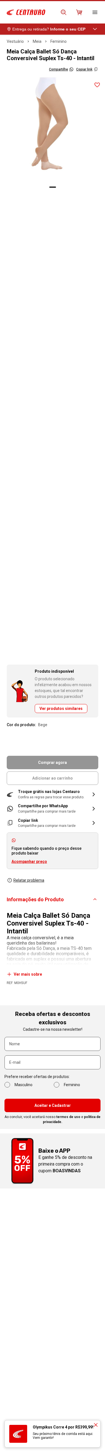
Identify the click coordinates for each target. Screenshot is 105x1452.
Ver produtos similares (61, 708)
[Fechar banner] (95, 1425)
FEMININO (58, 41)
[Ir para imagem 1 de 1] (52, 187)
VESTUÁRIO (15, 41)
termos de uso (68, 1117)
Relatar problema (28, 880)
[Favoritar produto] (97, 85)
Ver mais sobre (28, 974)
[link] (52, 808)
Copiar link (84, 69)
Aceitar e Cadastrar (52, 1105)
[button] (52, 794)
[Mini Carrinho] (79, 12)
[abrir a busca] (63, 12)
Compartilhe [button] (58, 69)
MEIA (37, 41)
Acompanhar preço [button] (29, 861)
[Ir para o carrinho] (79, 12)
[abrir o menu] (95, 12)
